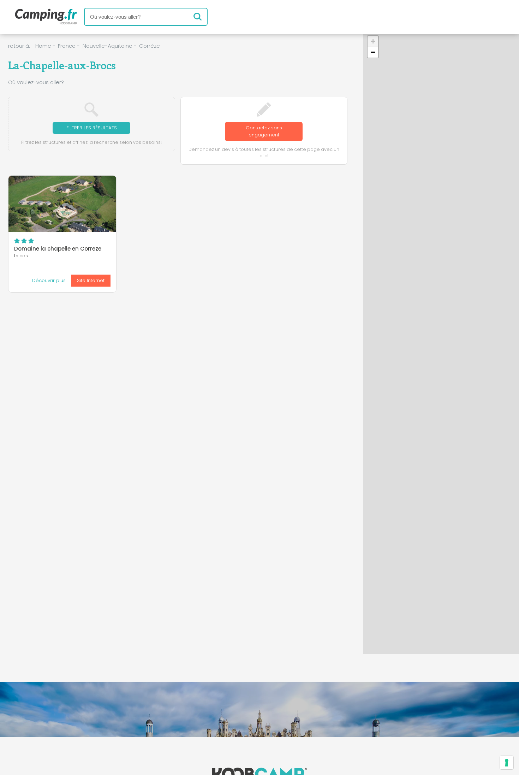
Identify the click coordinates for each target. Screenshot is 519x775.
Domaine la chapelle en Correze (57, 248)
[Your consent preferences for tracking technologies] (506, 762)
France (67, 45)
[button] (373, 41)
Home (43, 45)
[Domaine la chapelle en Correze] (62, 204)
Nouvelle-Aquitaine (107, 45)
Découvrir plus (49, 280)
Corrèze (149, 45)
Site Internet (91, 280)
